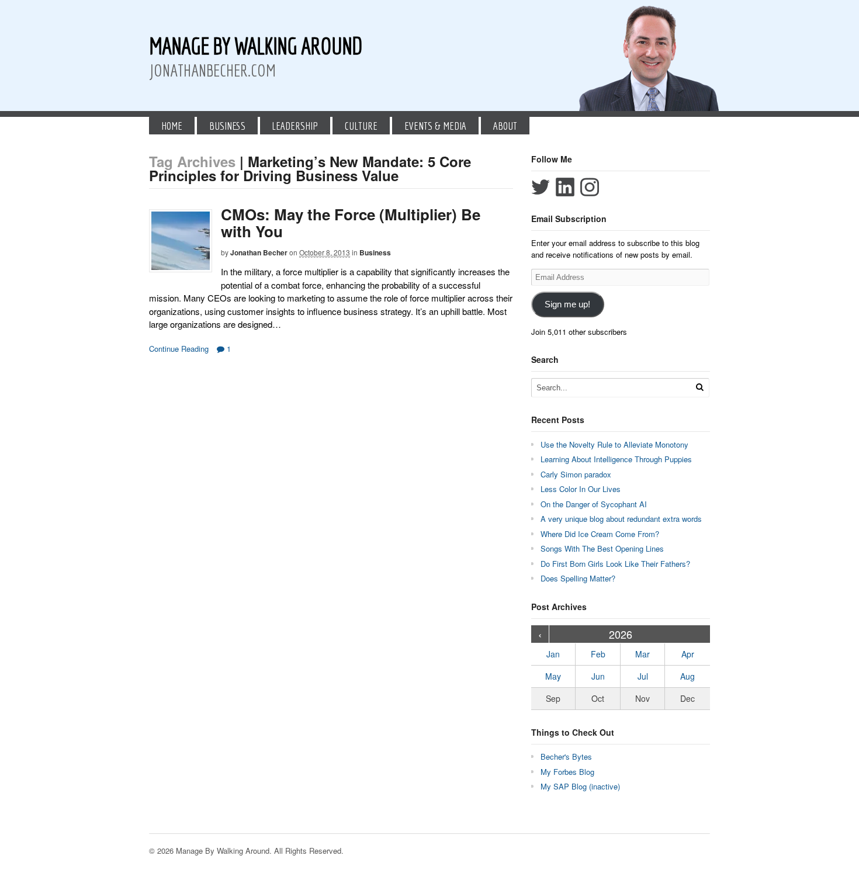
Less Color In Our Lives (581, 488)
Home (171, 125)
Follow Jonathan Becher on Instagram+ (589, 187)
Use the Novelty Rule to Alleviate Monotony (614, 444)
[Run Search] (699, 387)
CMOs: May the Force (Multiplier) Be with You (350, 222)
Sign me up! (567, 304)
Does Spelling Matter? (578, 578)
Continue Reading (179, 348)
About (505, 125)
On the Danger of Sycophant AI (594, 504)
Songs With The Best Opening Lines (602, 548)
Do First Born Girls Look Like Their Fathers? (615, 563)
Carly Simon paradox (576, 474)
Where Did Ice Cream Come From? (600, 533)
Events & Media (435, 125)
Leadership (295, 125)
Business (227, 125)
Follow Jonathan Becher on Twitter (540, 187)
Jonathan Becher (259, 252)
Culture (361, 125)
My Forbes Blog (567, 771)
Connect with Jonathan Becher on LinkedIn (565, 187)
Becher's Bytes (566, 756)
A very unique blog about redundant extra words (622, 518)
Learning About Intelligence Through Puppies (616, 459)
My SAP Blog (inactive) (580, 786)
